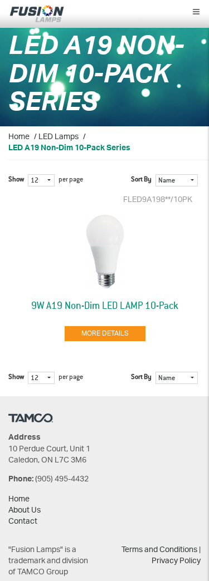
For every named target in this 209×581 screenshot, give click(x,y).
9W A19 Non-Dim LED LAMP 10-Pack (104, 306)
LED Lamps (58, 137)
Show (16, 180)
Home (19, 137)
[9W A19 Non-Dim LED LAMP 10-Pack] (104, 251)
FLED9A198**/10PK (157, 200)
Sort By (141, 180)
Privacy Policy (176, 561)
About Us (24, 510)
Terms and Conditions (159, 550)
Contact (22, 521)
